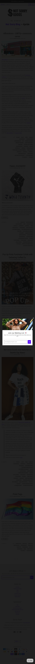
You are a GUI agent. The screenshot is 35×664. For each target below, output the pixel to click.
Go (29, 342)
